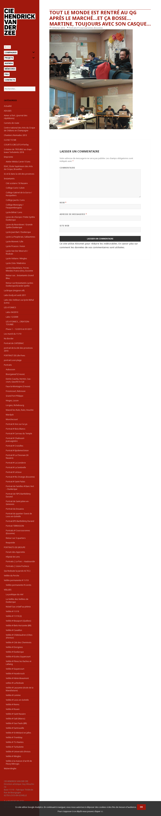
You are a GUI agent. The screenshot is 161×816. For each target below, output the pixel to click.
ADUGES (7, 110)
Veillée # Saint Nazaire (16, 714)
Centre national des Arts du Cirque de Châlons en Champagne (19, 129)
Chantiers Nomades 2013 (15, 135)
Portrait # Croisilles (14, 445)
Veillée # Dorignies (14, 647)
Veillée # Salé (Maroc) (15, 718)
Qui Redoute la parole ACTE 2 (17, 571)
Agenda (9, 63)
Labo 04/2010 (12, 312)
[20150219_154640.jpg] (100, 54)
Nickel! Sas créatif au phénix (18, 606)
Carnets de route (11, 123)
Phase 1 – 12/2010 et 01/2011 (19, 329)
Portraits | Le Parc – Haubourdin (20, 561)
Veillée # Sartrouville (15, 728)
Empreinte (8, 157)
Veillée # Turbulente (15, 747)
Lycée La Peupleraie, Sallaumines (20, 236)
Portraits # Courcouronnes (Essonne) (86, 28)
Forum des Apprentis (15, 552)
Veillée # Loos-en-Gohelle (17, 700)
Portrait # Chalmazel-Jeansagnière (15, 439)
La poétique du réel (14, 594)
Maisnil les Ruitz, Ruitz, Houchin (19, 410)
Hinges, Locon (12, 400)
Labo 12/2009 (12, 317)
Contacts (10, 79)
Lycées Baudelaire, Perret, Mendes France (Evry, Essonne (19, 269)
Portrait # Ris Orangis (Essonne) (20, 477)
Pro (7, 74)
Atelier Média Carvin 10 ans (18, 161)
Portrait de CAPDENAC (14, 343)
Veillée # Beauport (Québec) (18, 620)
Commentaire (67, 167)
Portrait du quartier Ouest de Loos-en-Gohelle (19, 515)
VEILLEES (7, 589)
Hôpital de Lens (13, 556)
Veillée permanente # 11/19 (16, 580)
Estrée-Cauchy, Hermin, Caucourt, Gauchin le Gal (18, 380)
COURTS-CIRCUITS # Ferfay (16, 144)
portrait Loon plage (13, 360)
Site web (64, 225)
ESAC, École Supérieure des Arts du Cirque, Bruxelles (18, 167)
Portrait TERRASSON (15, 525)
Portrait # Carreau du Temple (19, 433)
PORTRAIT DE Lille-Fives (14, 355)
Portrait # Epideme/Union (17, 450)
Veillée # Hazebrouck (15, 673)
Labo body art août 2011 (15, 295)
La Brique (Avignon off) (14, 290)
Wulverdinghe (10, 768)
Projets (9, 58)
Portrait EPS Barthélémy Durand (20, 521)
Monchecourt (12, 419)
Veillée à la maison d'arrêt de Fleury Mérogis (19, 762)
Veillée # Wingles (13, 756)
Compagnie (11, 52)
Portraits (8, 365)
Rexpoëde (10, 542)
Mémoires (10, 69)
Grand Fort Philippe (14, 395)
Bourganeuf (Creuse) (15, 374)
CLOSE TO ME (10, 140)
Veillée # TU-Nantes (15, 742)
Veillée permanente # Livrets (18, 585)
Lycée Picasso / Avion (15, 246)
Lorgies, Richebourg (15, 405)
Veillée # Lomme (13, 695)
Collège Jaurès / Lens (15, 200)
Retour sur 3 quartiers (16, 538)
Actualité (8, 106)
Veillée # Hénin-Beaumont (17, 678)
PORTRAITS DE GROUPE (14, 547)
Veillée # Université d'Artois (18, 751)
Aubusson (10, 369)
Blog (7, 47)
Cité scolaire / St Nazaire (17, 183)
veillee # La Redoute (15, 683)
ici (102, 811)
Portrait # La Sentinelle (16, 467)
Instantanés (9, 178)
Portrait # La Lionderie (16, 462)
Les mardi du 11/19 (12, 333)
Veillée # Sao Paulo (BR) (16, 723)
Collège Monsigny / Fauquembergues (14, 206)
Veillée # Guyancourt (15, 668)
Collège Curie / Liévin (15, 187)
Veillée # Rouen (12, 709)
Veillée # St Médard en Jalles (18, 732)
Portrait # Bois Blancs (15, 428)
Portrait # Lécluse (14, 472)
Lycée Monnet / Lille (14, 241)
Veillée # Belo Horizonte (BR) (18, 625)
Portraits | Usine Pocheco (17, 566)
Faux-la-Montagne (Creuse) (18, 386)
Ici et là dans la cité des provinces (19, 174)
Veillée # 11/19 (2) (14, 616)
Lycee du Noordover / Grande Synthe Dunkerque (19, 226)
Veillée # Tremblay (14, 737)
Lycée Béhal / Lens (14, 212)
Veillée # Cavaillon (14, 630)
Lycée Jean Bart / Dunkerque (18, 232)
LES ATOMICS (10, 307)
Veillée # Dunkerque (15, 652)
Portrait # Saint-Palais (15, 481)
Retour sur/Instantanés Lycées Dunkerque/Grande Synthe (19, 284)
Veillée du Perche (11, 575)
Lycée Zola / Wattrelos (16, 263)
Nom (63, 202)
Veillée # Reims (12, 704)
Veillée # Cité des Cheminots (18, 642)
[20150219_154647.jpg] (100, 104)
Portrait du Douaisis (15, 509)
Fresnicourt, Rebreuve (15, 391)
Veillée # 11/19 (12, 611)
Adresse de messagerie (73, 214)
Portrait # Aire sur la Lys (16, 424)
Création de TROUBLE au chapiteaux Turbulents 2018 (18, 151)
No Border (9, 338)
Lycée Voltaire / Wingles (16, 258)
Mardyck (10, 414)
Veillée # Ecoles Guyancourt (18, 656)
